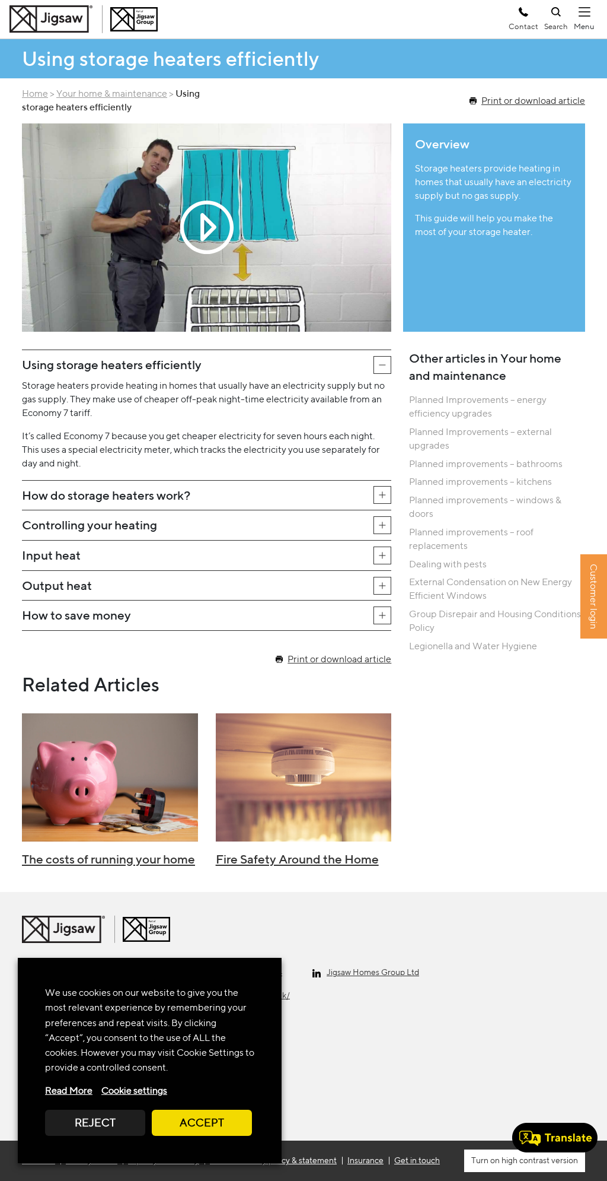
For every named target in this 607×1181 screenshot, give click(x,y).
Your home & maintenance (111, 93)
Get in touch (417, 1160)
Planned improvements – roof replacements (471, 538)
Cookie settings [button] (134, 1090)
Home (35, 93)
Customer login (593, 596)
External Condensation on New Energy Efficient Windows (490, 588)
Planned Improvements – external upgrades (480, 438)
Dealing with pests (448, 564)
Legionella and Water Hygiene (473, 646)
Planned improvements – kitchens (480, 481)
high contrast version (539, 1160)
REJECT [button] (95, 1122)
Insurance (365, 1160)
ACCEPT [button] (202, 1122)
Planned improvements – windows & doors (485, 506)
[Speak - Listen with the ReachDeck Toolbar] (555, 1138)
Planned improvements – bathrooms (486, 463)
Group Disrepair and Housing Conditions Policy (495, 620)
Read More (68, 1090)
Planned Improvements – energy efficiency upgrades (478, 406)
